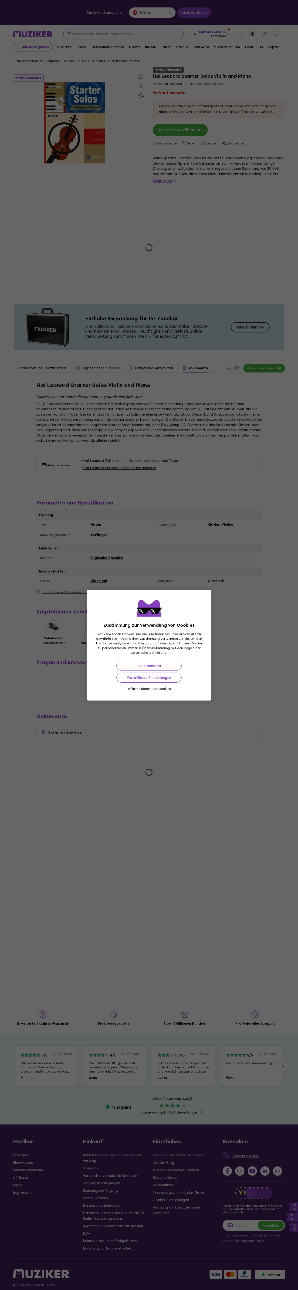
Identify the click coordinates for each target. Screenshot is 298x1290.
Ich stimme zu (149, 666)
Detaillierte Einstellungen (149, 678)
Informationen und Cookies (149, 688)
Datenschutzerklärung (148, 652)
